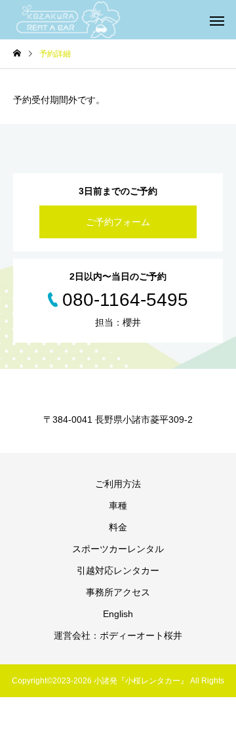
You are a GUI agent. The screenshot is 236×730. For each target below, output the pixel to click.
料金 (118, 527)
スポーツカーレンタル (118, 549)
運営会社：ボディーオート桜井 (118, 635)
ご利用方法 (118, 484)
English (118, 614)
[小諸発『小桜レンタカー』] (69, 19)
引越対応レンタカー (118, 570)
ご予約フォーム (118, 222)
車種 (118, 505)
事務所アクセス (118, 592)
